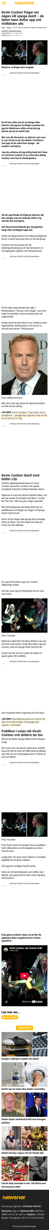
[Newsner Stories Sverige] (24, 3)
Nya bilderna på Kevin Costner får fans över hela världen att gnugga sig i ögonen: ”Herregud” (23, 722)
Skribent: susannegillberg (11, 31)
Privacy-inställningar (24, 1226)
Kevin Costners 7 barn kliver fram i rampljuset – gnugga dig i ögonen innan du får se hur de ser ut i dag (24, 415)
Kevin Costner (10, 1017)
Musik (9, 27)
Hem (3, 27)
